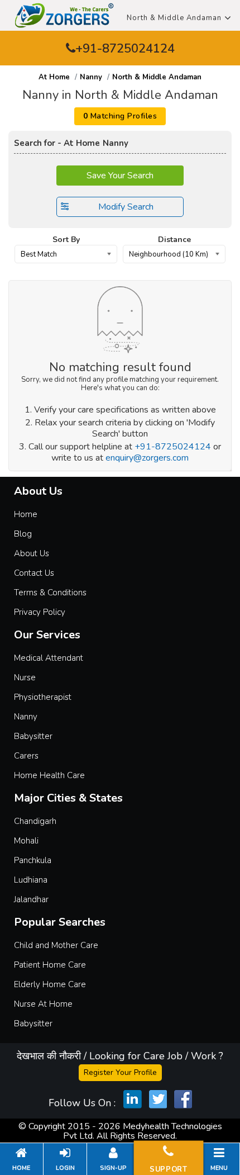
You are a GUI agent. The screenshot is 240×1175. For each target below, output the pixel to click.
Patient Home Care (50, 964)
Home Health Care (49, 775)
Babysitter (33, 736)
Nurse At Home (43, 1004)
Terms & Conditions (50, 592)
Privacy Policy (39, 612)
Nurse (25, 677)
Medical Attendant (48, 658)
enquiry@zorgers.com (147, 458)
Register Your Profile (120, 1072)
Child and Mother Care (56, 945)
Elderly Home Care (50, 984)
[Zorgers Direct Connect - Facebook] (183, 1098)
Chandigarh (35, 821)
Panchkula (32, 860)
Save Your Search (120, 175)
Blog (23, 533)
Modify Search (125, 207)
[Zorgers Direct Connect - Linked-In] (132, 1098)
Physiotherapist (42, 697)
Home (25, 514)
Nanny (91, 77)
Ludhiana (30, 879)
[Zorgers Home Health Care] (64, 14)
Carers (26, 755)
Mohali (26, 840)
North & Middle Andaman (174, 18)
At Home (54, 77)
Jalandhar (31, 899)
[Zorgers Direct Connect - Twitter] (157, 1098)
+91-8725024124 (125, 48)
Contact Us (34, 573)
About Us (31, 553)
